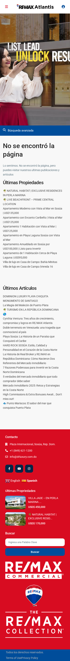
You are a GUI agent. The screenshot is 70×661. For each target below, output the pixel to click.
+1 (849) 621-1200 (21, 450)
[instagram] (29, 469)
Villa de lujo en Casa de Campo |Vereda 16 (28, 266)
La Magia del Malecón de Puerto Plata (25, 305)
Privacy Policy (29, 657)
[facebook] (9, 469)
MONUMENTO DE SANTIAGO (20, 300)
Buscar (35, 551)
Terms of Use (13, 657)
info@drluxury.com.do (23, 456)
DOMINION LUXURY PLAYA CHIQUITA (25, 296)
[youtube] (19, 469)
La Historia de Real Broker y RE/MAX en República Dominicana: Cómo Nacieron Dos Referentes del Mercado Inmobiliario (29, 359)
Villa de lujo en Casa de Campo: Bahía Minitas (30, 262)
